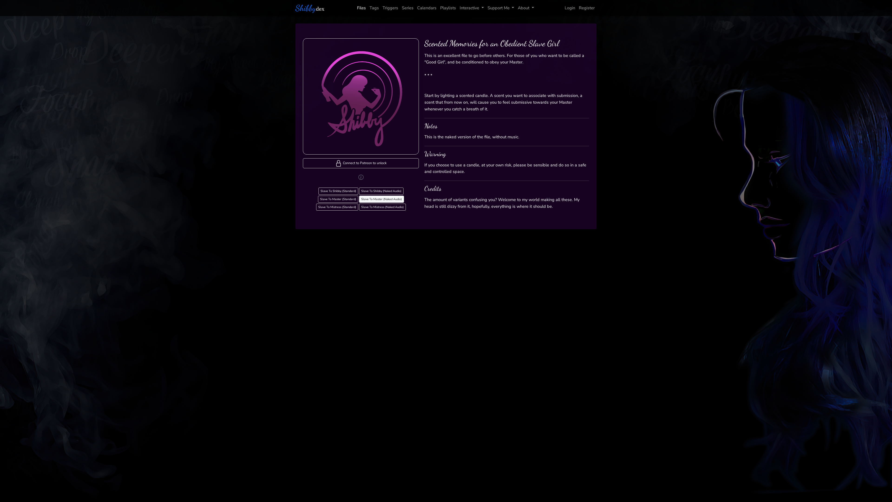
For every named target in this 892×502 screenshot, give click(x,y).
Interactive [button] (469, 8)
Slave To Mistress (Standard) (337, 207)
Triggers (390, 8)
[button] (361, 163)
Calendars (426, 8)
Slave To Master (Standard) (338, 199)
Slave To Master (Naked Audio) (381, 199)
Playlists (448, 8)
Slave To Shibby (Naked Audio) (381, 191)
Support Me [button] (499, 8)
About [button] (523, 8)
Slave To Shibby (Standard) (338, 191)
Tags (374, 8)
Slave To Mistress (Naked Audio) (382, 207)
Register (587, 8)
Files (361, 8)
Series (407, 8)
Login (570, 8)
